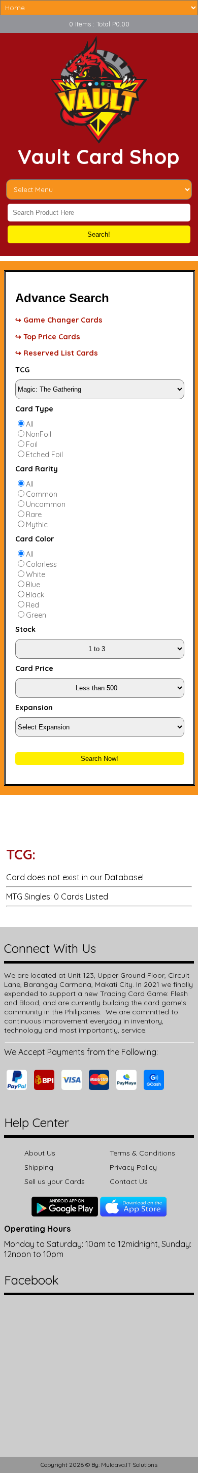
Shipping (38, 1167)
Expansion (34, 707)
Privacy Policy (133, 1167)
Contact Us (129, 1181)
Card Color (34, 538)
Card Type (34, 408)
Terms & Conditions (142, 1153)
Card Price (34, 668)
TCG (22, 369)
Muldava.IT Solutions (129, 1464)
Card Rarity (36, 468)
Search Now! (99, 758)
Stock (25, 629)
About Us (39, 1153)
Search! (98, 234)
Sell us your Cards (54, 1181)
